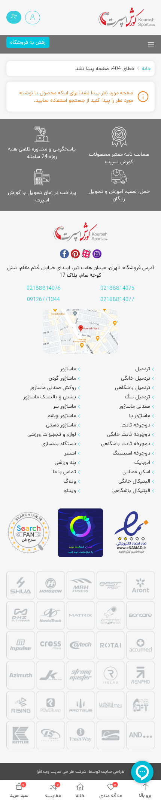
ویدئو (70, 490)
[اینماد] (132, 532)
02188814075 (117, 288)
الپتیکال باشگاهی (131, 490)
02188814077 (117, 299)
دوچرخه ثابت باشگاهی (125, 443)
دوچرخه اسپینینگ (131, 453)
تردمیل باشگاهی (132, 387)
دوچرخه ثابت (135, 425)
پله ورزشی (65, 462)
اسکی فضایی (136, 472)
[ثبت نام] (13, 17)
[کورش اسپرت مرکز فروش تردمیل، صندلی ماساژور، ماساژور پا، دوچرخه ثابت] (126, 17)
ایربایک (142, 462)
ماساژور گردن (62, 378)
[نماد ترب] (80, 533)
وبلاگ (70, 481)
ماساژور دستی (61, 425)
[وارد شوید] (32, 17)
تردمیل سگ (137, 397)
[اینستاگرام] (96, 253)
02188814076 (44, 288)
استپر (70, 453)
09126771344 (43, 299)
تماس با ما (64, 472)
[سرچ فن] (28, 532)
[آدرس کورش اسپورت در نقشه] (80, 331)
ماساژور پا (139, 415)
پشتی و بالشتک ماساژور (49, 397)
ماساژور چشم (62, 415)
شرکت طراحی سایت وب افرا (61, 771)
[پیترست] (75, 253)
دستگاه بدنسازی (59, 443)
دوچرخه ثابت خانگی (128, 434)
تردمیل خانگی (135, 378)
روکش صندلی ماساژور (53, 387)
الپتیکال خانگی (134, 481)
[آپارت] (86, 253)
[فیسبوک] (64, 253)
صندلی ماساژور (134, 406)
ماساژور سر (64, 406)
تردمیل (142, 369)
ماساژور (68, 369)
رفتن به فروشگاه (28, 42)
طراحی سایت (113, 771)
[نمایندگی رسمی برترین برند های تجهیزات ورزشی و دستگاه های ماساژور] (80, 661)
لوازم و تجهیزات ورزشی (51, 434)
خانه (146, 68)
